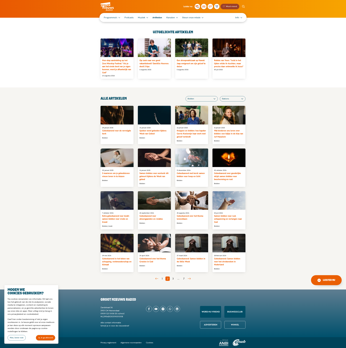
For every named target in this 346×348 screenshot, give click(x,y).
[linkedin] (177, 309)
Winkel (235, 324)
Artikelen (157, 17)
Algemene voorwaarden (131, 342)
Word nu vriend (211, 311)
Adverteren (210, 324)
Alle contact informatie (111, 322)
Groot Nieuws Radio (110, 6)
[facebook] (149, 309)
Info (237, 17)
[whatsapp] (170, 309)
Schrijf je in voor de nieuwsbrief (115, 325)
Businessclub (234, 311)
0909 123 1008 (107, 313)
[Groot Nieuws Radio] (197, 6)
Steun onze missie (191, 17)
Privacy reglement (108, 342)
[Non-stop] (204, 6)
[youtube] (156, 309)
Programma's (110, 17)
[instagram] (163, 309)
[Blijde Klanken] (210, 6)
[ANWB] (239, 342)
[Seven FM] (216, 6)
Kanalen (170, 17)
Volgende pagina (189, 279)
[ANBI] (223, 342)
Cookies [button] (149, 342)
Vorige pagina (157, 279)
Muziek (141, 17)
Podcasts (129, 17)
